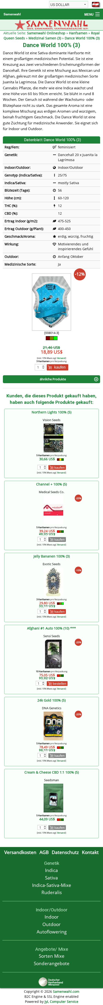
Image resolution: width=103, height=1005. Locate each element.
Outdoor (51, 924)
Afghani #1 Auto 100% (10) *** (51, 628)
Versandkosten (20, 852)
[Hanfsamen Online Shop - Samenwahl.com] (52, 24)
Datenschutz (65, 852)
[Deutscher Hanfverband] (51, 981)
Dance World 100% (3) (82, 38)
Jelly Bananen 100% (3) (52, 556)
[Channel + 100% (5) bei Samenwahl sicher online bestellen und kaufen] (53, 509)
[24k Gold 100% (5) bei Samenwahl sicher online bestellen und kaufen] (53, 725)
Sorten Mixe (51, 956)
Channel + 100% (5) (51, 484)
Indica (51, 870)
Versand (61, 358)
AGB (44, 852)
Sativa (51, 877)
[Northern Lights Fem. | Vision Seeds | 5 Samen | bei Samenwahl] (53, 437)
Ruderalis (51, 892)
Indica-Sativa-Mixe (51, 885)
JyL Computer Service (61, 1001)
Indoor (52, 917)
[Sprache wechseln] (95, 4)
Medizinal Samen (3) (45, 38)
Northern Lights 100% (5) (51, 412)
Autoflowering (52, 931)
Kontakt (90, 852)
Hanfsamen (78, 33)
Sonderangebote (51, 963)
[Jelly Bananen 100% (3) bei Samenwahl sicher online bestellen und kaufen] (53, 581)
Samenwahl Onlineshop (46, 33)
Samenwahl (12, 14)
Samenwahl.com (66, 991)
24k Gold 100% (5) (51, 700)
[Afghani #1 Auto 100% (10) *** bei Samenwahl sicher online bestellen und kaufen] (53, 653)
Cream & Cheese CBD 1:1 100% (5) (51, 772)
